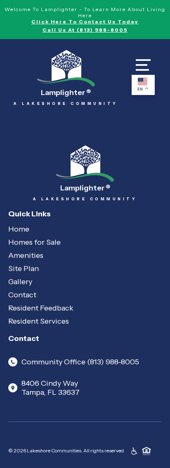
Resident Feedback (40, 308)
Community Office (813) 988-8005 (80, 361)
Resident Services (38, 321)
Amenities (25, 255)
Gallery (20, 281)
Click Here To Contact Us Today (85, 22)
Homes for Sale (34, 242)
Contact (22, 294)
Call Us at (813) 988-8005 (85, 30)
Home (18, 229)
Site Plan (23, 268)
